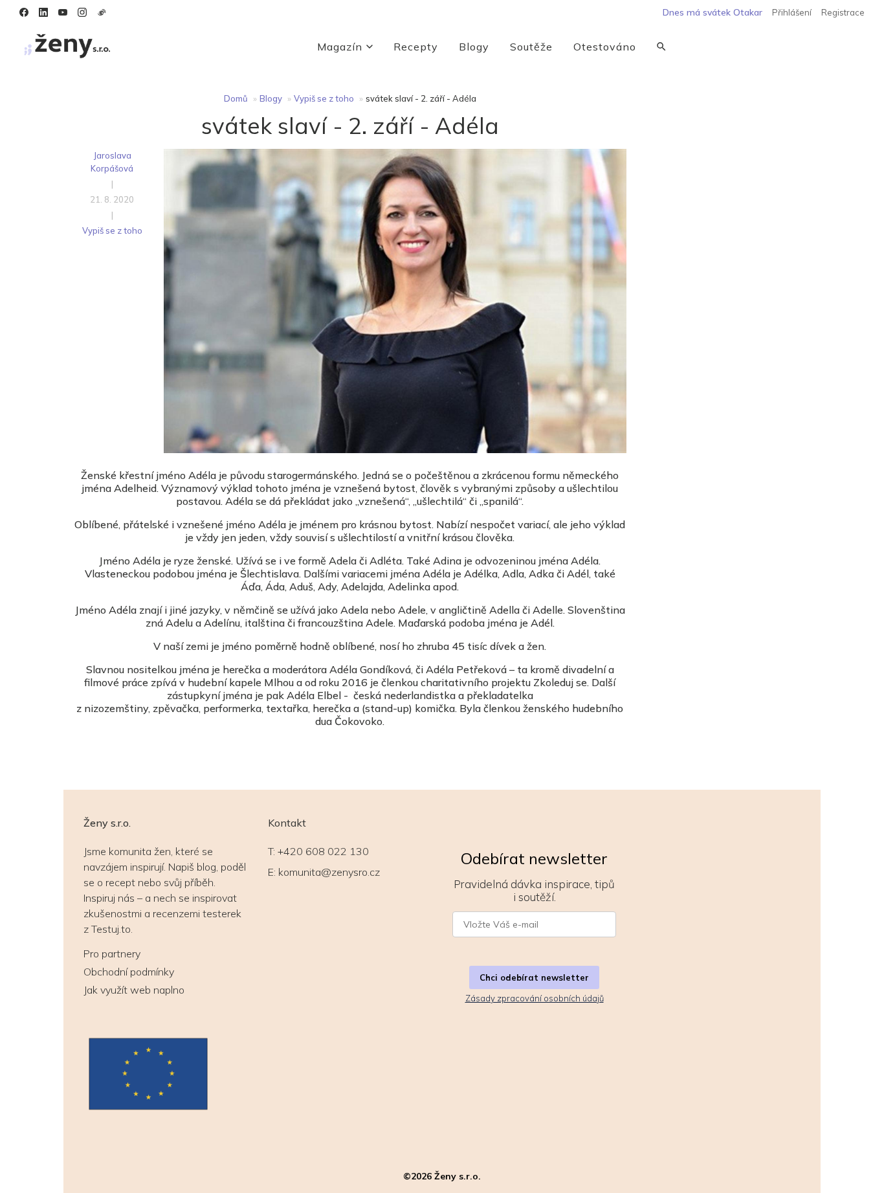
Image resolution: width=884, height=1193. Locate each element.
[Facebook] (23, 12)
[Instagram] (82, 12)
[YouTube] (62, 12)
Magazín (339, 46)
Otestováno (604, 46)
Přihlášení (792, 12)
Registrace (843, 12)
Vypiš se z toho (324, 98)
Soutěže (531, 46)
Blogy (474, 46)
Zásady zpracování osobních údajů (534, 998)
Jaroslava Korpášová (112, 161)
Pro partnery (111, 953)
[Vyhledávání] (661, 47)
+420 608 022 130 (323, 851)
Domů (236, 98)
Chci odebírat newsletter (534, 977)
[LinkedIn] (43, 12)
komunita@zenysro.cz (329, 871)
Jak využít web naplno (133, 989)
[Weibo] (101, 12)
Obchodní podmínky (128, 971)
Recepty (415, 46)
